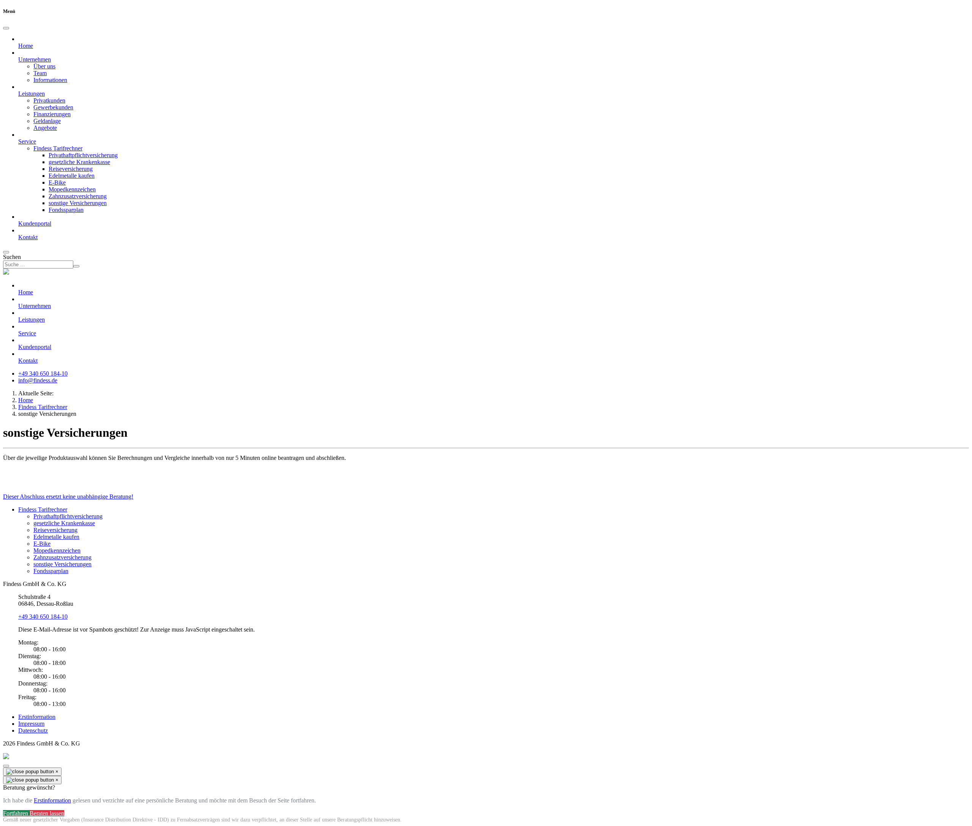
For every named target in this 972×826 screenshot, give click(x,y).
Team (40, 73)
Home (25, 46)
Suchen (12, 257)
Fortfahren (16, 813)
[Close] (6, 28)
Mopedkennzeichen (72, 189)
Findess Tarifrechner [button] (57, 148)
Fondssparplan (66, 210)
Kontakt (28, 237)
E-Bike (57, 182)
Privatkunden (49, 100)
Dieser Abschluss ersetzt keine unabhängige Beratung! (68, 496)
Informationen (50, 80)
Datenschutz (33, 730)
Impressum (31, 723)
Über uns (44, 66)
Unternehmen (34, 306)
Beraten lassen (47, 813)
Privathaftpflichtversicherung (83, 155)
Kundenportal (34, 223)
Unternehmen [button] (34, 59)
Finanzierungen (52, 114)
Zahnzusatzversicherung (78, 196)
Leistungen (31, 319)
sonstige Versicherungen (78, 203)
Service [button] (27, 141)
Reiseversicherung (71, 169)
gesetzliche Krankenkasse (79, 162)
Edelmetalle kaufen (72, 175)
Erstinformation (36, 717)
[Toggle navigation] (6, 252)
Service (27, 333)
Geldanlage (47, 121)
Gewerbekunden (53, 107)
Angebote (45, 128)
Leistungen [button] (31, 93)
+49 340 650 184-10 (43, 373)
